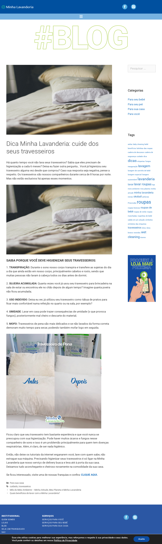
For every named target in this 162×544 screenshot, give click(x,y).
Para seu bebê (136, 99)
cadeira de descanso (136, 152)
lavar (130, 184)
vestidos (137, 233)
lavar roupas (142, 184)
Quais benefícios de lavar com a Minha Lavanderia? (35, 493)
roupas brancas (134, 208)
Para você (134, 114)
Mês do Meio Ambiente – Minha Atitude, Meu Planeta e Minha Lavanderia (45, 490)
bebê (146, 144)
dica (145, 156)
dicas (132, 161)
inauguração (132, 167)
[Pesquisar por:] (142, 68)
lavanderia (146, 179)
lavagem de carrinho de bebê (139, 171)
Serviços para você (53, 519)
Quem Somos (8, 519)
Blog (4, 526)
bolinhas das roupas (145, 148)
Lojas (5, 523)
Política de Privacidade (65, 540)
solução (142, 220)
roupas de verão (140, 212)
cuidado (14, 486)
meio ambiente (134, 189)
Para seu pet (135, 104)
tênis (144, 228)
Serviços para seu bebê (55, 523)
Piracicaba (132, 203)
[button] (81, 17)
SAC (4, 532)
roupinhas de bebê (145, 216)
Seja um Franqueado (13, 529)
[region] (142, 278)
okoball (138, 196)
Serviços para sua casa (55, 526)
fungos (148, 161)
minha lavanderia (143, 192)
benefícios (132, 148)
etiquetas (141, 161)
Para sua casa (17, 483)
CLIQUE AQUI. (89, 474)
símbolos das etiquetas (137, 224)
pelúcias (145, 197)
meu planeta (145, 189)
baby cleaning (138, 144)
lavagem (144, 166)
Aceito (141, 539)
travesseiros (25, 486)
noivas (130, 197)
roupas (144, 202)
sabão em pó (133, 220)
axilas (130, 144)
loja (153, 185)
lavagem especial (135, 175)
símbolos (149, 220)
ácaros (143, 237)
